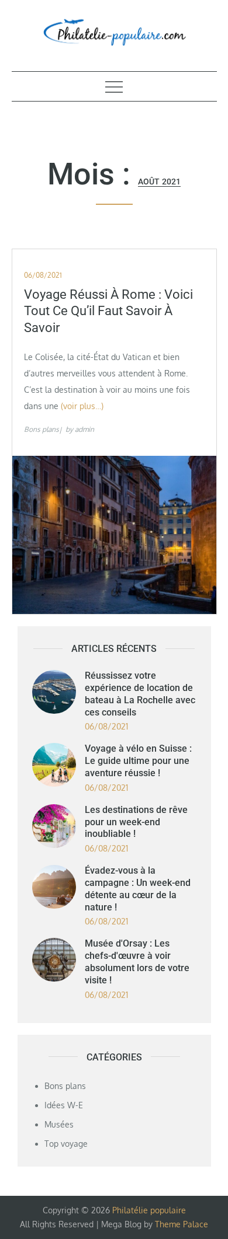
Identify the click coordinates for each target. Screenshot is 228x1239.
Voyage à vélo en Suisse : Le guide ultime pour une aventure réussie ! (138, 761)
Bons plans (41, 429)
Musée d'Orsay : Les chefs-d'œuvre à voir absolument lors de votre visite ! (137, 961)
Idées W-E (63, 1105)
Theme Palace (181, 1224)
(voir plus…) (82, 406)
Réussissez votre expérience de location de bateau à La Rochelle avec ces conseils (140, 693)
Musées (59, 1124)
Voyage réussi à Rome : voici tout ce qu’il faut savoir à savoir (108, 311)
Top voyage (66, 1144)
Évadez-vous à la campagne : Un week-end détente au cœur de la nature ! (138, 888)
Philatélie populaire (149, 1210)
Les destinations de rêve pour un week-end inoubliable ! (136, 822)
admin (84, 429)
